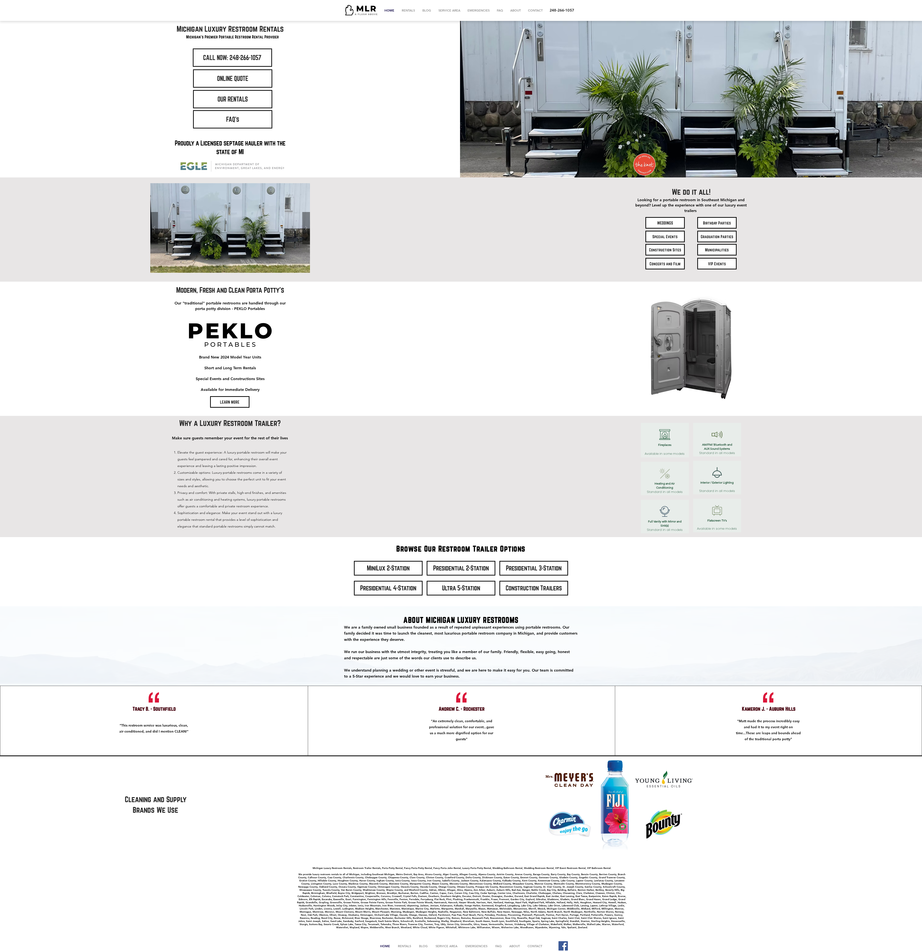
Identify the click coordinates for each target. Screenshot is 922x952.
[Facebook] (563, 946)
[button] (230, 228)
